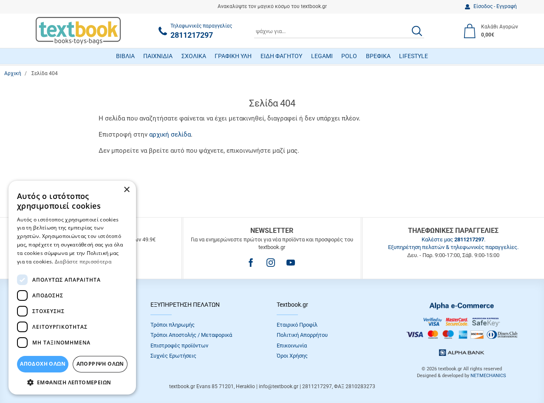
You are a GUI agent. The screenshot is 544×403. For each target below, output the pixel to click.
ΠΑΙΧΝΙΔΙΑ (158, 56)
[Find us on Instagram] (271, 262)
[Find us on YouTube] (291, 262)
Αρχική (12, 73)
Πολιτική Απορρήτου (302, 335)
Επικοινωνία (292, 345)
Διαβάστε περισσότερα (83, 261)
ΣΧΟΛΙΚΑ (193, 56)
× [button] (126, 190)
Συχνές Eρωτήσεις (173, 356)
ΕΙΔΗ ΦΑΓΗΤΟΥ (281, 56)
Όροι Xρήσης (292, 356)
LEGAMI (322, 56)
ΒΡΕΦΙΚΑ (378, 56)
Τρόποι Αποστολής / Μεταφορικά (191, 335)
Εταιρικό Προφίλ (297, 325)
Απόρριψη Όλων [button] (100, 363)
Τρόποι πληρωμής (172, 325)
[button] (72, 382)
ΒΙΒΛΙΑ (125, 56)
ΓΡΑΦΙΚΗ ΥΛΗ (233, 56)
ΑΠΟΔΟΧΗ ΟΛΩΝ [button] (42, 363)
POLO (349, 56)
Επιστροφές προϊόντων (179, 345)
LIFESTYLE (413, 56)
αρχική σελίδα (170, 134)
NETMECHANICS (488, 375)
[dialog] (72, 288)
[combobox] (339, 31)
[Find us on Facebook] (251, 262)
